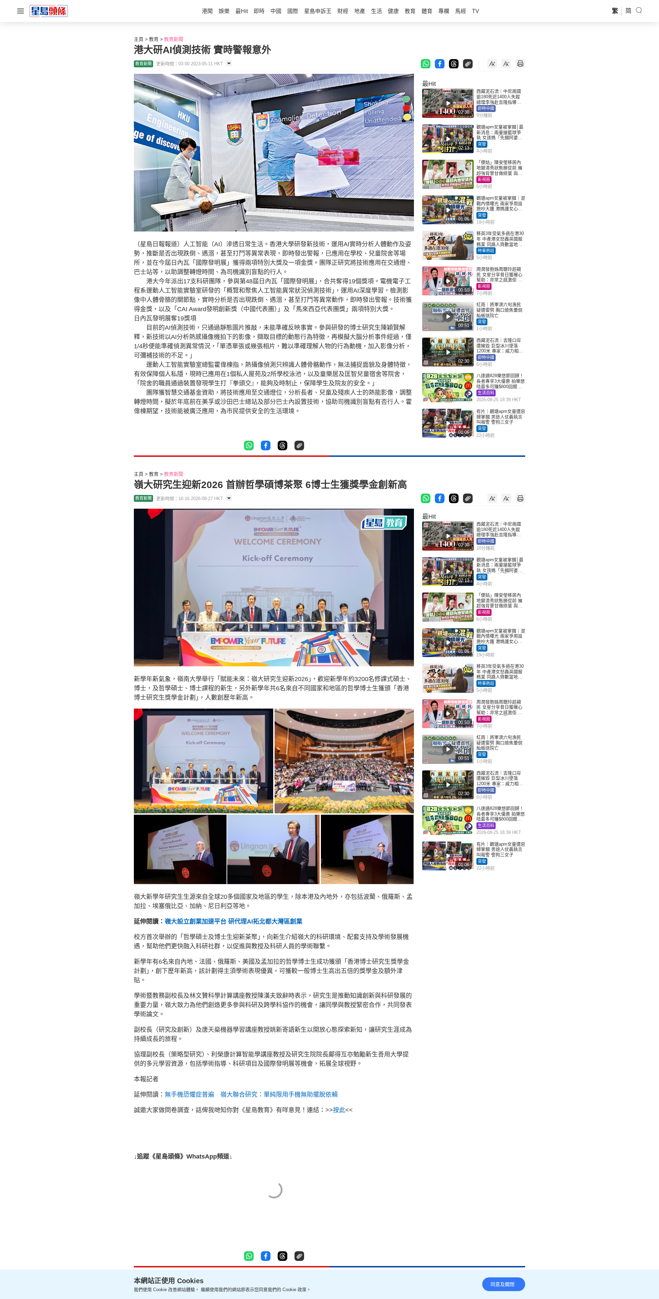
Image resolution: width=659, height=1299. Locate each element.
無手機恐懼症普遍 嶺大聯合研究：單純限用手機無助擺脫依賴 (251, 1094)
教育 (154, 39)
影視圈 (484, 180)
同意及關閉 (502, 1284)
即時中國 (486, 108)
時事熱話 (486, 251)
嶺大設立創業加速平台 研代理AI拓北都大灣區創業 (233, 921)
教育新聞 (173, 39)
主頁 (138, 39)
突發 (482, 144)
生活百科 (486, 393)
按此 (339, 1110)
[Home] (49, 10)
